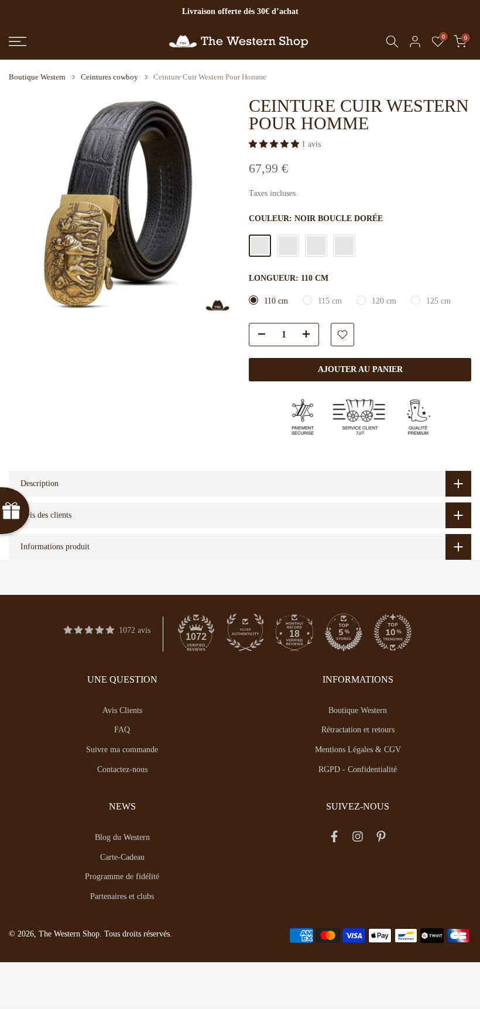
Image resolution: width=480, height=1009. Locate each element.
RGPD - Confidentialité (357, 769)
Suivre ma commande (122, 749)
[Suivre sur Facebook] (334, 839)
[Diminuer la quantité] (258, 335)
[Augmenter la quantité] (309, 335)
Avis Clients (122, 710)
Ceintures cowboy (109, 77)
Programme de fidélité (122, 876)
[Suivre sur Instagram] (358, 839)
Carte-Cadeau (122, 857)
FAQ (122, 729)
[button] (275, 144)
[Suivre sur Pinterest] (381, 839)
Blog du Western (122, 837)
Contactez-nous (122, 769)
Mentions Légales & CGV (358, 749)
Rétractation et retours (358, 729)
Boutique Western (37, 77)
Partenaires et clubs (122, 896)
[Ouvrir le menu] (80, 41)
